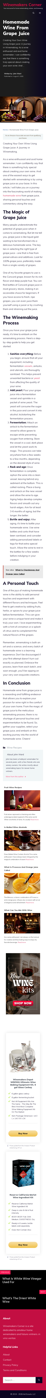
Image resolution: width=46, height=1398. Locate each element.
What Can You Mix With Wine (18, 910)
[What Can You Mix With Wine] (22, 932)
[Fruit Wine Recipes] (22, 809)
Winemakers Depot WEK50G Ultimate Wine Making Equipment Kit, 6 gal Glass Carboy (23, 1083)
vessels (28, 365)
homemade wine (12, 195)
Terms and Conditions (15, 1370)
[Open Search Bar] (33, 13)
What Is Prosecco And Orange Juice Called (21, 868)
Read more (35, 820)
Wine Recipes (14, 747)
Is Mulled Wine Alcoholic (15, 827)
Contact (7, 1359)
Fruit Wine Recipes (13, 787)
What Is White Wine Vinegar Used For (22, 1280)
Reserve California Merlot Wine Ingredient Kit (23, 1196)
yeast (37, 378)
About (6, 1354)
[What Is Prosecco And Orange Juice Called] (22, 892)
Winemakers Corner (22, 4)
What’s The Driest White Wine (19, 1299)
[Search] (39, 1380)
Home (5, 130)
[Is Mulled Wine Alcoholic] (22, 849)
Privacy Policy (10, 1364)
